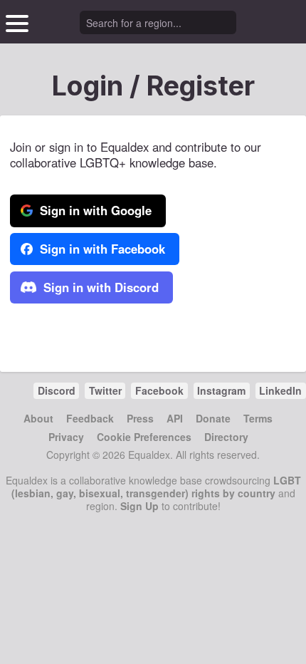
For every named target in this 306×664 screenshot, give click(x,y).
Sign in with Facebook (100, 248)
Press (140, 418)
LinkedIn (280, 390)
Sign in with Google (94, 210)
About (38, 418)
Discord (56, 390)
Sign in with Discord (99, 287)
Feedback (90, 418)
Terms (258, 418)
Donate (213, 418)
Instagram (221, 390)
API (175, 418)
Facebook (159, 390)
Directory (226, 437)
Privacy (66, 437)
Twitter (105, 390)
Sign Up (139, 506)
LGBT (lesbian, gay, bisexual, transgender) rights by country (156, 486)
